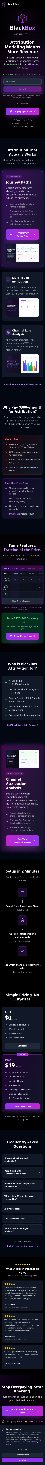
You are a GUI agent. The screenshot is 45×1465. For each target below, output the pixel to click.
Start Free (22, 1045)
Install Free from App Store (22, 1411)
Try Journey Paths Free (22, 234)
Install (22, 89)
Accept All (23, 1460)
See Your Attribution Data (22, 841)
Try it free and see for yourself (21, 1246)
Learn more (17, 1442)
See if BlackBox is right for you (21, 725)
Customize (22, 1449)
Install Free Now (23, 636)
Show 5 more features (21, 601)
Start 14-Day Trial (22, 1106)
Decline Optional (22, 1455)
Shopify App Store (22, 111)
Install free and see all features (21, 384)
